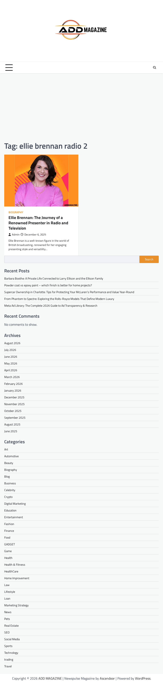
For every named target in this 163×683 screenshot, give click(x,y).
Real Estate (11, 625)
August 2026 (12, 343)
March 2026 (12, 377)
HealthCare (11, 571)
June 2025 (10, 431)
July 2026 (10, 350)
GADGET (9, 544)
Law (7, 585)
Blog (7, 476)
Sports (8, 646)
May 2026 (10, 363)
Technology (11, 652)
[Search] (154, 67)
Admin (16, 235)
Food (7, 537)
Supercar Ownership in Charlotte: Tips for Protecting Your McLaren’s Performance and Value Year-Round (69, 292)
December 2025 (14, 397)
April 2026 (10, 370)
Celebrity (9, 490)
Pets (7, 619)
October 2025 (12, 411)
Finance (9, 530)
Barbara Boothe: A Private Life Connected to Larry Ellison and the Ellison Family (53, 278)
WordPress (142, 678)
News (7, 612)
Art (6, 449)
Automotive (11, 456)
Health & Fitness (14, 564)
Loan (7, 598)
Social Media (12, 639)
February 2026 (13, 383)
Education (10, 510)
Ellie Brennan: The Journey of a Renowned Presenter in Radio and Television (38, 222)
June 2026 (10, 356)
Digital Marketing (15, 503)
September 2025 (14, 417)
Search (149, 259)
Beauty (8, 463)
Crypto (8, 497)
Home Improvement (16, 578)
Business (10, 483)
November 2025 (14, 404)
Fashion (9, 524)
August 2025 (12, 424)
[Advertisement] (81, 107)
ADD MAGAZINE (50, 678)
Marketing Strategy (16, 605)
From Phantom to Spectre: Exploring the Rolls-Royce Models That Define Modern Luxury (59, 298)
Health (8, 558)
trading (8, 659)
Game (8, 551)
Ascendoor (107, 678)
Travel (8, 666)
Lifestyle (9, 591)
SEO (7, 632)
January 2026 (12, 390)
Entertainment (13, 517)
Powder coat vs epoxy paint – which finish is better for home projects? (48, 285)
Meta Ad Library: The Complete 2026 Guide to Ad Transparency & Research (50, 305)
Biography (15, 212)
